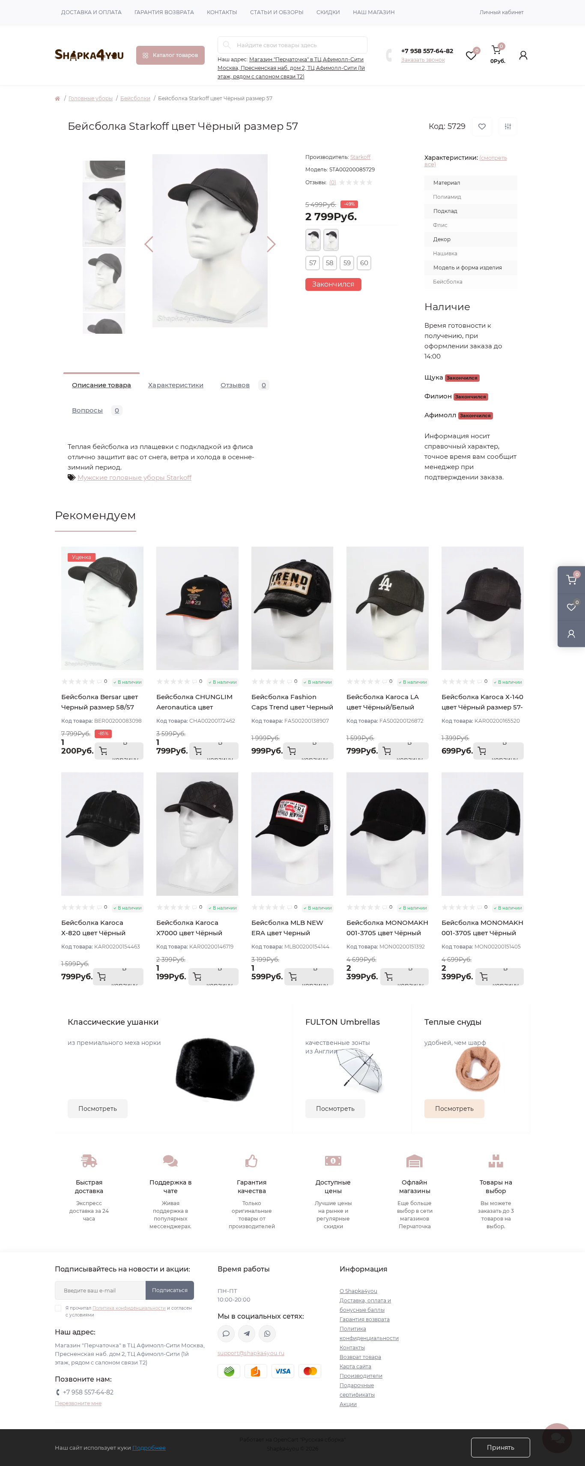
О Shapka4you (358, 1291)
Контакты (222, 12)
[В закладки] (482, 126)
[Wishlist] (137, 569)
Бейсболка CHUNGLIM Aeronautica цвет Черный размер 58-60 (194, 707)
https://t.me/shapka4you (246, 1333)
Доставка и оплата (91, 12)
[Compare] (137, 585)
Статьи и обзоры (277, 12)
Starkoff (360, 157)
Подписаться (170, 1290)
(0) (332, 182)
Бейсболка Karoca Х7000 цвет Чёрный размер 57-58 (189, 932)
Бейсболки (135, 98)
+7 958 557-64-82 (427, 51)
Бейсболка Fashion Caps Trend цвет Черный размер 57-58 (292, 707)
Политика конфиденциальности (129, 1308)
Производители (361, 1376)
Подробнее (149, 1447)
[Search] (227, 45)
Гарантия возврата (164, 12)
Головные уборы (91, 98)
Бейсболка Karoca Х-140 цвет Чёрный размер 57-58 (482, 707)
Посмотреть (97, 1109)
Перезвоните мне (78, 1403)
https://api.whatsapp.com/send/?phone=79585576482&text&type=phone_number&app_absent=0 (267, 1333)
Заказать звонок (423, 60)
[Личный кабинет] (571, 633)
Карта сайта (355, 1366)
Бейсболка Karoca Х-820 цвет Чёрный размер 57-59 (93, 932)
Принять (500, 1447)
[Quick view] (137, 553)
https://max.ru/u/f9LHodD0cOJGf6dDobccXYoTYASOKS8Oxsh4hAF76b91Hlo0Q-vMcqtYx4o (226, 1333)
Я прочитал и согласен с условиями (129, 1311)
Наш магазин (374, 12)
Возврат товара (360, 1357)
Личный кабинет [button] (502, 12)
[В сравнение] (507, 126)
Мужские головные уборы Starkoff (134, 477)
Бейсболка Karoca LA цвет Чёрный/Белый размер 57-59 (382, 707)
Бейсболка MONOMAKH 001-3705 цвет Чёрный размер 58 (482, 932)
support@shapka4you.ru (251, 1353)
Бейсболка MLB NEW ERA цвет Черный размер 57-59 (287, 932)
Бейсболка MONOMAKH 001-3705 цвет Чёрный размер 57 (387, 932)
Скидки (328, 12)
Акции (348, 1404)
